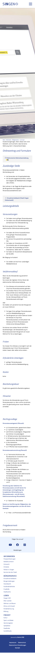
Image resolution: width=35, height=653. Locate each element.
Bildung (6, 611)
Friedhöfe (6, 589)
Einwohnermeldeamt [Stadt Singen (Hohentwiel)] (17, 199)
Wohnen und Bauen (10, 603)
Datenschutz (22, 642)
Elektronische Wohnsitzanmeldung (17, 158)
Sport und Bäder (9, 620)
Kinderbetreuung (9, 609)
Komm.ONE (20, 637)
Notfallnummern (9, 561)
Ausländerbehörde (9, 586)
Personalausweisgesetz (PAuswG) (13, 423)
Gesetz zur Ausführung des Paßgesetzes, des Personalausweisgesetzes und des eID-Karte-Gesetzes (17, 506)
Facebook (17, 544)
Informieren (8, 140)
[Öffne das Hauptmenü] (30, 4)
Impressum (12, 642)
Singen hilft (7, 598)
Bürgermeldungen (9, 581)
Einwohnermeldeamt (10, 578)
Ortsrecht (7, 564)
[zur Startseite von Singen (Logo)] (10, 4)
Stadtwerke (7, 592)
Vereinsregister (8, 623)
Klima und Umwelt (9, 606)
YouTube (10, 544)
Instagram (24, 544)
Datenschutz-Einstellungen (17, 645)
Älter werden (8, 601)
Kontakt (17, 648)
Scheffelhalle (7, 631)
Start (4, 140)
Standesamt (7, 584)
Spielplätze (7, 626)
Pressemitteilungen (10, 559)
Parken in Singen (9, 569)
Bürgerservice (15, 140)
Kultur (5, 618)
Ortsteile (6, 567)
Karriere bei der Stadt (10, 572)
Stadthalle (7, 628)
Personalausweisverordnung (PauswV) (15, 450)
